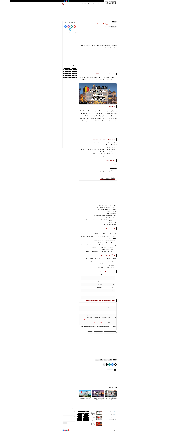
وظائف (85, 3)
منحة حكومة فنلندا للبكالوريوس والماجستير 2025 (111, 399)
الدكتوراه (101, 359)
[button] (112, 364)
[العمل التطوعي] (63, 1)
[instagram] (66, 1)
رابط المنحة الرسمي (98, 332)
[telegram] (70, 29)
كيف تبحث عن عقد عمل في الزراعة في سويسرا (93, 419)
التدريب (73, 71)
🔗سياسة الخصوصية (112, 419)
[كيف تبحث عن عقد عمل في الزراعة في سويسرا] (99, 418)
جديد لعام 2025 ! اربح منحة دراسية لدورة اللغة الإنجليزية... (98, 399)
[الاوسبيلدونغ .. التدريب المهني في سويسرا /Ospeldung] (99, 413)
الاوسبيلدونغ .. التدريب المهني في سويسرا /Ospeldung (93, 413)
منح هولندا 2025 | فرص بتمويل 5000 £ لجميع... (107, 178)
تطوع (66, 75)
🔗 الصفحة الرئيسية (112, 411)
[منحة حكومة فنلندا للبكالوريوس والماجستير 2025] (111, 393)
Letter (74, 69)
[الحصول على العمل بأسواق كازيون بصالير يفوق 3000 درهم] (99, 424)
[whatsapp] (68, 1)
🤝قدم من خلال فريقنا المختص (110, 332)
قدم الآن (90, 332)
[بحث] (63, 4)
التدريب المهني (100, 3)
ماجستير (97, 359)
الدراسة (105, 359)
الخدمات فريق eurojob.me (111, 412)
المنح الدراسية (94, 3)
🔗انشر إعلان (113, 414)
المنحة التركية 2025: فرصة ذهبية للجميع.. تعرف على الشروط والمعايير (85, 400)
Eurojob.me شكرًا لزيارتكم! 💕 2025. (100, 430)
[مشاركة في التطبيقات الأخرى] (104, 364)
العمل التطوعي (80, 3)
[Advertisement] (89, 13)
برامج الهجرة (89, 3)
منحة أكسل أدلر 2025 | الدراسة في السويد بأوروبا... (107, 171)
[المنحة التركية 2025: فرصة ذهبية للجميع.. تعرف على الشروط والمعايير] (85, 393)
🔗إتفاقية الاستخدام (112, 417)
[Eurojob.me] (110, 3)
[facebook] (64, 1)
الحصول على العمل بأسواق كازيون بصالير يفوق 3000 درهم (92, 425)
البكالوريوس (114, 21)
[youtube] (70, 1)
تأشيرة (73, 75)
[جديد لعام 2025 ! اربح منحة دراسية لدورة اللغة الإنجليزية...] (98, 393)
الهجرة (66, 73)
